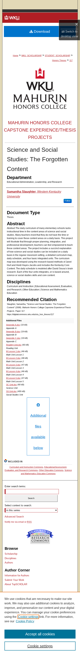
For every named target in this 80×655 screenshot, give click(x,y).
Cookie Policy (25, 621)
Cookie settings (28, 616)
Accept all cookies (40, 634)
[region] (40, 623)
